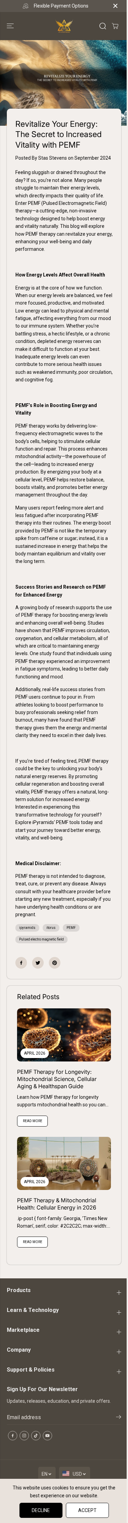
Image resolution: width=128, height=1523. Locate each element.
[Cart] (115, 26)
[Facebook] (21, 963)
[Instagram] (24, 1435)
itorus (51, 928)
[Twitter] (38, 963)
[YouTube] (47, 1435)
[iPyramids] (64, 26)
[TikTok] (36, 1435)
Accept (87, 1510)
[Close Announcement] (115, 6)
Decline (41, 1510)
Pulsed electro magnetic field (41, 939)
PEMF (71, 928)
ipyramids (27, 928)
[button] (11, 26)
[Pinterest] (54, 963)
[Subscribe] (118, 1418)
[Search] (103, 26)
